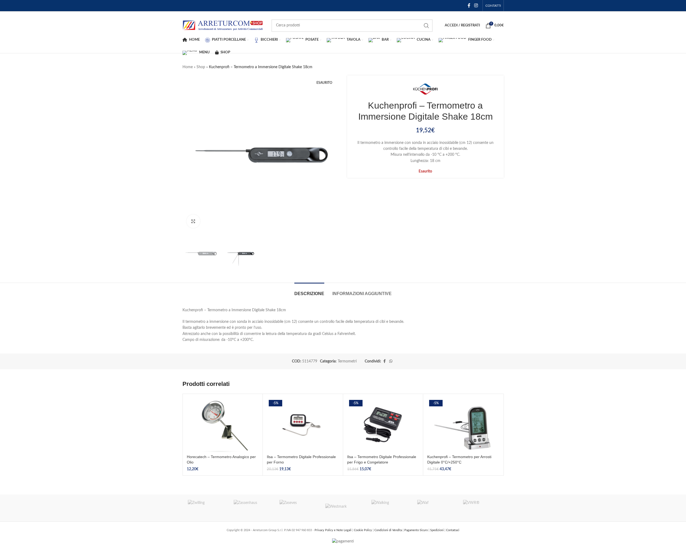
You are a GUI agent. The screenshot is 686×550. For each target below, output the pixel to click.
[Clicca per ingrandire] (193, 221)
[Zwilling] (205, 507)
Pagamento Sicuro (416, 530)
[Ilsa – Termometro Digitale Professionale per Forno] (303, 425)
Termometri (347, 361)
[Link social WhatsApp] (391, 361)
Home (187, 67)
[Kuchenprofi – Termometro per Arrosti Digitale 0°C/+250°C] (463, 425)
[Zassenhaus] (251, 507)
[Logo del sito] (222, 25)
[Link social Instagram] (476, 5)
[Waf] (435, 507)
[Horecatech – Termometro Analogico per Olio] (223, 425)
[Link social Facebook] (469, 5)
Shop (201, 67)
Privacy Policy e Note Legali (333, 530)
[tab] (309, 291)
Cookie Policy (363, 530)
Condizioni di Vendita (388, 530)
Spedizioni (437, 530)
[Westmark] (343, 507)
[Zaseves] (297, 507)
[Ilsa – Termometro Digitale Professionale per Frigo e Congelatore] (383, 425)
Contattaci (452, 530)
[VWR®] (481, 507)
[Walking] (389, 507)
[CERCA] (426, 25)
